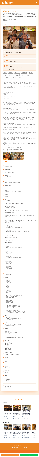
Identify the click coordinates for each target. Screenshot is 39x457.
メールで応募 (10, 455)
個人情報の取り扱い (17, 445)
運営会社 (25, 447)
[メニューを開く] (36, 2)
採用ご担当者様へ (15, 447)
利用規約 (28, 445)
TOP (8, 445)
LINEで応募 (29, 455)
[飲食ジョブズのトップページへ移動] (8, 2)
